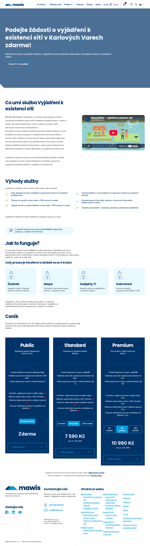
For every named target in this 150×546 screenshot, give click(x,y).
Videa (125, 510)
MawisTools (108, 512)
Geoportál (109, 497)
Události (126, 502)
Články (126, 506)
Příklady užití (128, 494)
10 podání (109, 429)
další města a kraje (96, 473)
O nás (125, 514)
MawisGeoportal (110, 494)
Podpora (127, 498)
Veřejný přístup (27, 421)
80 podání (122, 429)
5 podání (61, 423)
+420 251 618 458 (56, 505)
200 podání (87, 423)
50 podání (73, 423)
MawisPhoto (108, 522)
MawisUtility (86, 494)
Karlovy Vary (96, 475)
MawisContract (87, 512)
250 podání (135, 429)
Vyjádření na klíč (90, 508)
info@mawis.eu (56, 510)
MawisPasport (87, 528)
